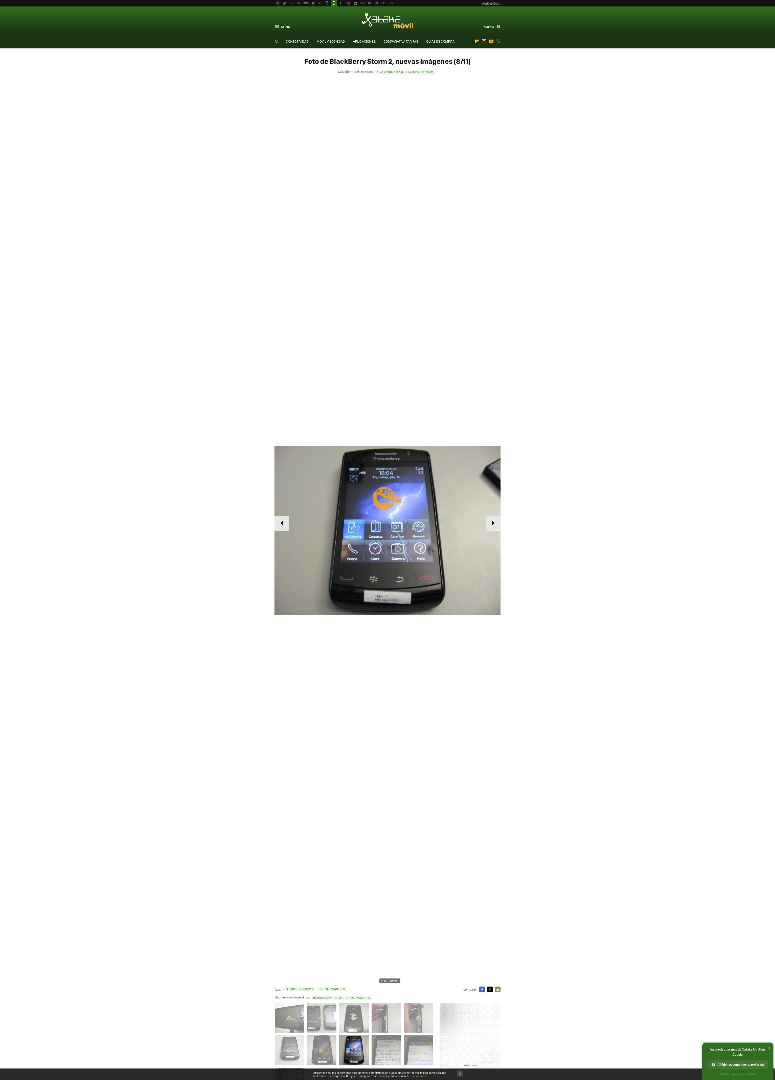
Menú (285, 26)
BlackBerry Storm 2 (299, 989)
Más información (417, 1076)
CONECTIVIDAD (297, 41)
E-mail (498, 989)
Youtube (491, 41)
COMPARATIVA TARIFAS (400, 41)
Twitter (498, 41)
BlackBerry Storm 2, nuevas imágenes (405, 72)
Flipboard (476, 41)
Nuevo (488, 26)
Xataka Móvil (387, 20)
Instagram (484, 41)
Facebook (482, 989)
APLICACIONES (364, 41)
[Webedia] (491, 3)
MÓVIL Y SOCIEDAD (331, 41)
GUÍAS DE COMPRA (440, 41)
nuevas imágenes (332, 989)
